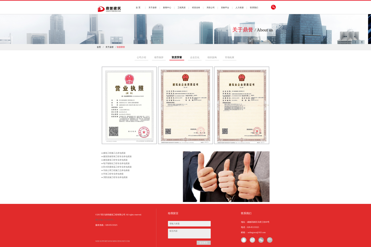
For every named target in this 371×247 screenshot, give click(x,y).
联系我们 (254, 8)
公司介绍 (141, 57)
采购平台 (225, 8)
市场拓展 (229, 57)
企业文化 (194, 57)
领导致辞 (158, 57)
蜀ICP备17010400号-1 (104, 220)
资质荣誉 (177, 57)
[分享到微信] (261, 240)
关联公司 (211, 8)
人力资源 (239, 8)
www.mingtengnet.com (119, 241)
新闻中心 (167, 8)
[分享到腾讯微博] (269, 240)
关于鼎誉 (153, 8)
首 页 (138, 8)
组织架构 (212, 57)
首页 (99, 47)
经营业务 (196, 8)
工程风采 (182, 8)
